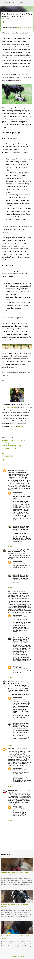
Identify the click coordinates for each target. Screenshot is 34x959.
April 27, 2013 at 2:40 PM (21, 470)
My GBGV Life (12, 790)
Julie (9, 591)
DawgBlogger (17, 492)
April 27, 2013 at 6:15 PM (20, 563)
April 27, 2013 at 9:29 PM (20, 699)
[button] (3, 22)
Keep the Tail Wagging (23, 27)
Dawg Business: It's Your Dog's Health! (17, 3)
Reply (10, 546)
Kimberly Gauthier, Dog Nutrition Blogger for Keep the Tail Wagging (21, 527)
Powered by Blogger (18, 956)
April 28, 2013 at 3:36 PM (20, 579)
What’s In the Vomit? (9, 448)
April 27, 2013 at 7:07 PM (20, 616)
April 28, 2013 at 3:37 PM (20, 642)
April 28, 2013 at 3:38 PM (20, 728)
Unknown (11, 470)
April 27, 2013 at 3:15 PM (20, 494)
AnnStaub (11, 749)
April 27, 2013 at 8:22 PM (17, 681)
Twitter (12, 426)
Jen (9, 681)
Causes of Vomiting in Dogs (11, 446)
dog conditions (7, 456)
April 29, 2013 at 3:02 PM (20, 808)
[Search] (32, 3)
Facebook (20, 426)
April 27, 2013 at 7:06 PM (18, 591)
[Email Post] (3, 454)
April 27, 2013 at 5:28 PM (21, 553)
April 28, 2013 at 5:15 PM (21, 748)
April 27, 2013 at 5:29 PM (20, 530)
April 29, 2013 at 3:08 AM (20, 668)
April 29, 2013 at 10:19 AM (24, 790)
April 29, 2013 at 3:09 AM (20, 769)
